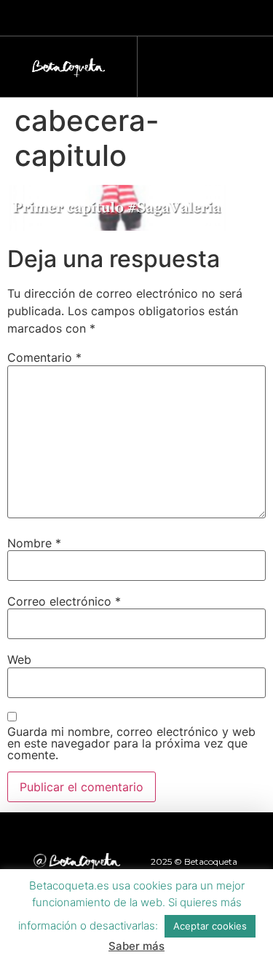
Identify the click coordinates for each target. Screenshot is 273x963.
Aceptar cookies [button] (210, 926)
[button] (198, 63)
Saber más (136, 946)
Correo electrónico (64, 601)
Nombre (34, 543)
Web (19, 659)
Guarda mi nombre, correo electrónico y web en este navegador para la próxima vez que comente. (131, 743)
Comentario (44, 357)
